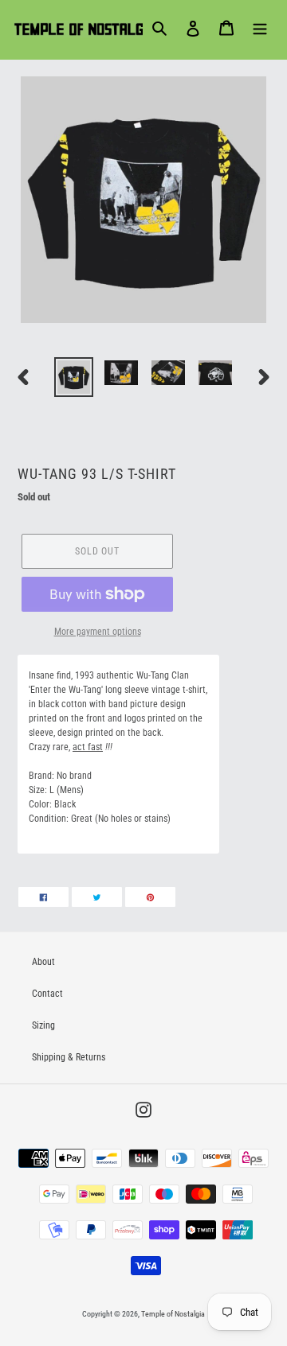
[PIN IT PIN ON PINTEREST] (150, 897)
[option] (73, 377)
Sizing (43, 1025)
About (43, 961)
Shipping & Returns (68, 1057)
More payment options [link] (97, 631)
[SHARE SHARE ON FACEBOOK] (43, 897)
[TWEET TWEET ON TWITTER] (97, 897)
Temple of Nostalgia (173, 1313)
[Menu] (260, 28)
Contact (47, 993)
